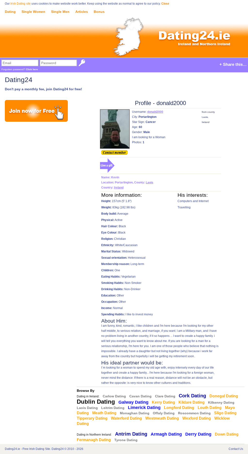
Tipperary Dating (92, 418)
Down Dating (227, 434)
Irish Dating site (20, 3)
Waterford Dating (126, 418)
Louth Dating (210, 408)
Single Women (33, 12)
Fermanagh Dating (94, 440)
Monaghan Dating (134, 413)
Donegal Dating (223, 396)
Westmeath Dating (162, 418)
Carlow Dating (114, 396)
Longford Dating (179, 408)
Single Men (60, 12)
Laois (149, 182)
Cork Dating (192, 395)
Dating (10, 12)
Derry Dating (198, 434)
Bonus (99, 12)
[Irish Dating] (124, 32)
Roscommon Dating (194, 413)
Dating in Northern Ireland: (94, 434)
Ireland (119, 187)
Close (165, 3)
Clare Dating (165, 396)
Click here (32, 69)
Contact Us (236, 449)
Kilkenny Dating (221, 402)
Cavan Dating (140, 396)
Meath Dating (104, 413)
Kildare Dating (191, 402)
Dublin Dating (96, 401)
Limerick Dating (144, 407)
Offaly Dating (164, 413)
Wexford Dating (196, 418)
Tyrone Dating (126, 440)
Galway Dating (133, 402)
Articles (81, 12)
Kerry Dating (163, 402)
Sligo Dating (225, 413)
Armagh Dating (166, 434)
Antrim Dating (131, 434)
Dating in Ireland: (88, 396)
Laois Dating (87, 408)
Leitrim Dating (112, 408)
